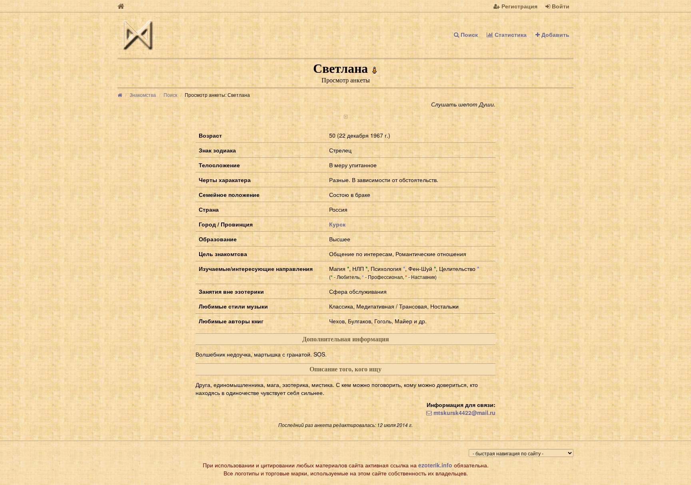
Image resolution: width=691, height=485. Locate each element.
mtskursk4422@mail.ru (463, 413)
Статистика (510, 34)
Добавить (554, 34)
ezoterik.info (435, 465)
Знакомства (143, 94)
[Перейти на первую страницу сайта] (121, 6)
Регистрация (518, 6)
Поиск (468, 34)
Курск (337, 224)
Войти (559, 6)
